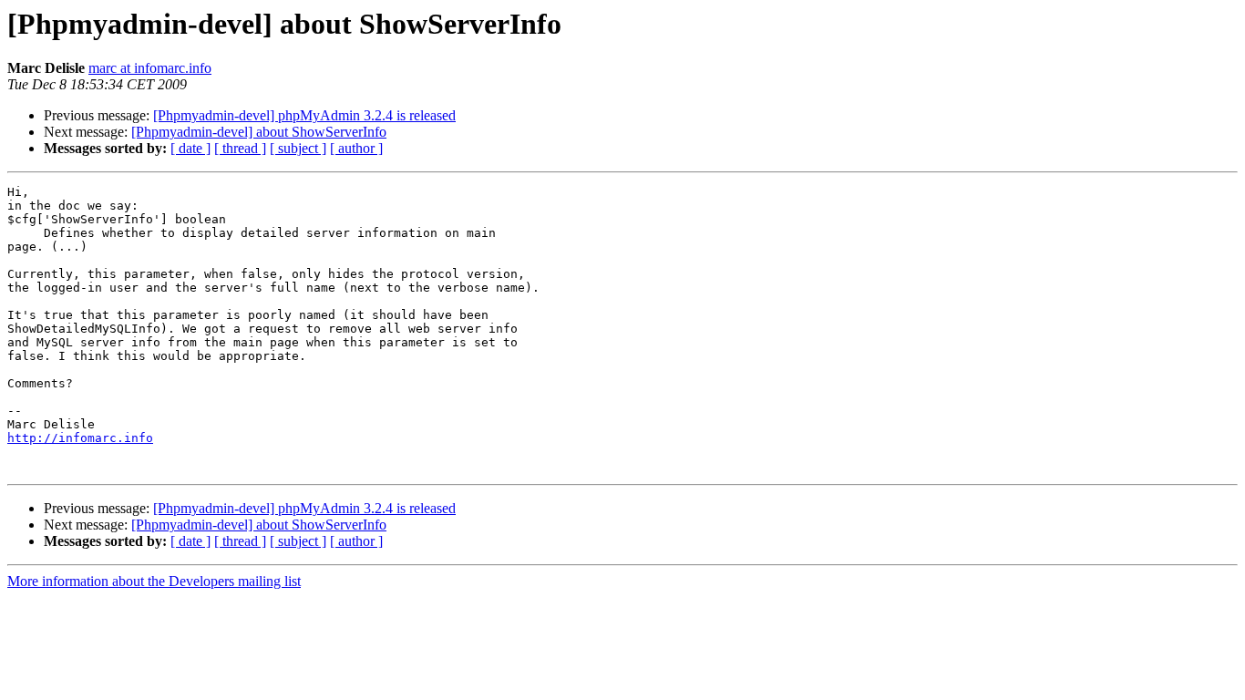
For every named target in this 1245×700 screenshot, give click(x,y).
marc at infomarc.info (149, 68)
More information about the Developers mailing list (154, 581)
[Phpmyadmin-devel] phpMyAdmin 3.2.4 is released (304, 115)
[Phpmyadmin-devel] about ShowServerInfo (258, 131)
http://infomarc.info (80, 438)
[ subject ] (298, 148)
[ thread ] (240, 148)
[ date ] (190, 148)
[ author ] (356, 148)
